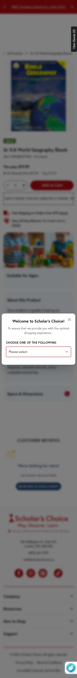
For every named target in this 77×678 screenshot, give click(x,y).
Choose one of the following (31, 342)
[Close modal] (69, 319)
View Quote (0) (74, 39)
